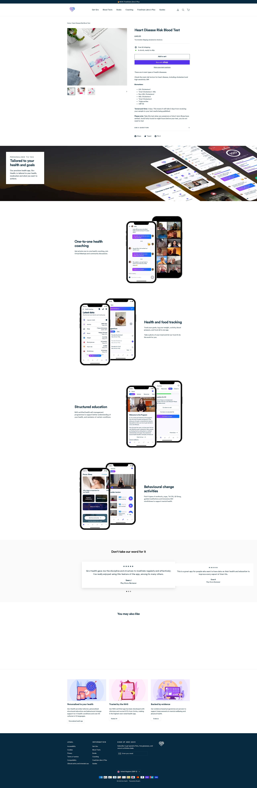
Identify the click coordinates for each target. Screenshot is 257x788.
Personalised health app (76, 721)
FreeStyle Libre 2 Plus (146, 10)
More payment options (162, 67)
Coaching (129, 10)
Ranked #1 (114, 718)
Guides (162, 10)
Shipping (145, 40)
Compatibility (71, 760)
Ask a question (142, 127)
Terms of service (73, 756)
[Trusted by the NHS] (128, 690)
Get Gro (95, 10)
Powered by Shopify (134, 781)
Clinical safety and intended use (78, 763)
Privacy (69, 753)
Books (118, 10)
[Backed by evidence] (170, 690)
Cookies (70, 750)
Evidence (156, 718)
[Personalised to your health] (86, 690)
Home (69, 23)
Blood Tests (107, 10)
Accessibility (71, 746)
